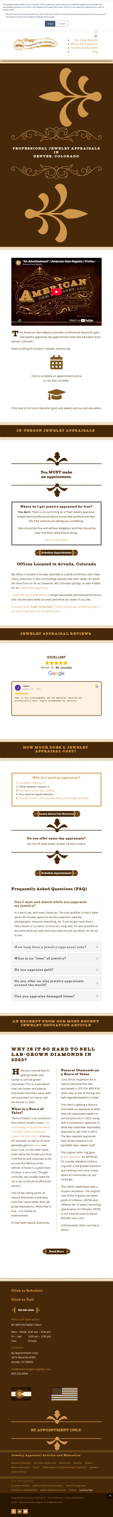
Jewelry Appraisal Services (53, 1490)
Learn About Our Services (56, 813)
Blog (95, 51)
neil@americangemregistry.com (31, 1369)
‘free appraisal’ (72, 1157)
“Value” (36, 1467)
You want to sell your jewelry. (37, 790)
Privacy (72, 1490)
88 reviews (64, 667)
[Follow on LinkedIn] (19, 1511)
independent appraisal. (33, 588)
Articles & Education (84, 48)
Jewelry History (18, 1472)
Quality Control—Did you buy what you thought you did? (54, 798)
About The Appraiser (76, 1486)
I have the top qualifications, (29, 595)
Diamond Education (21, 1463)
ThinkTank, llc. (40, 1498)
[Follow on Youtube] (25, 1511)
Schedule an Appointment (24, 1490)
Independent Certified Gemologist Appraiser (65, 1467)
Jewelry (88, 1463)
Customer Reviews (20, 1486)
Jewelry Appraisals (20, 1467)
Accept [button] (50, 23)
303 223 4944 (26, 1310)
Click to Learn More (56, 540)
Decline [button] (63, 23)
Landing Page (86, 1490)
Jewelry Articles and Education (48, 1486)
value (37, 1145)
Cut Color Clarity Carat (45, 1463)
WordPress (79, 1498)
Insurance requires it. (32, 783)
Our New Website (86, 40)
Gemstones (64, 1463)
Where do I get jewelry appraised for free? (56, 506)
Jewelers (94, 1467)
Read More (56, 1251)
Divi (51, 1498)
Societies (77, 1463)
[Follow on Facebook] (13, 1511)
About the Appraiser (84, 44)
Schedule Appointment (56, 552)
